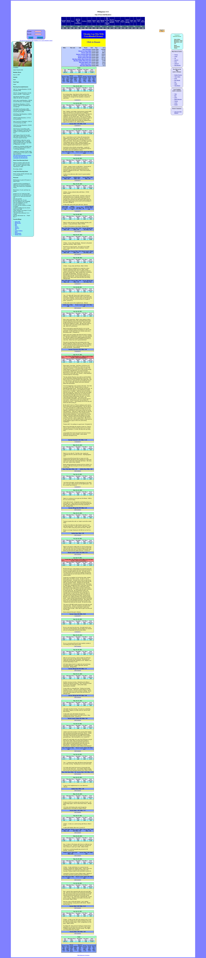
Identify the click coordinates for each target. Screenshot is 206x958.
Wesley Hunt (18, 234)
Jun (101, 26)
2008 (78, 28)
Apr (86, 26)
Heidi (175, 83)
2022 (128, 28)
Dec (141, 26)
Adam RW (17, 221)
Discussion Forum (117, 21)
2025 (139, 28)
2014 (99, 28)
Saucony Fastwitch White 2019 (83, 54)
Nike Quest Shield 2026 (85, 65)
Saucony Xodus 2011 (86, 52)
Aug (114, 26)
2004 (63, 28)
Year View (135, 21)
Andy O (176, 60)
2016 (106, 28)
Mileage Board (102, 21)
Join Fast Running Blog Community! (78, 21)
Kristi (175, 78)
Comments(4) (78, 351)
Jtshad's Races (94, 21)
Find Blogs (98, 21)
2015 (103, 28)
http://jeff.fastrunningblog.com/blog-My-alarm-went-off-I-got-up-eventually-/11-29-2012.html (22, 157)
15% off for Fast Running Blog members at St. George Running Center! (36, 40)
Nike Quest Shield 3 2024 (85, 62)
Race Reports (123, 21)
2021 (125, 28)
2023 (132, 28)
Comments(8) (78, 615)
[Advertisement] (103, 4)
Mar (79, 26)
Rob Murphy (18, 233)
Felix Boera (177, 85)
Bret (16, 225)
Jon (16, 229)
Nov (134, 26)
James (16, 226)
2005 (67, 28)
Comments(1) (78, 99)
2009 (81, 28)
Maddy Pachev (178, 75)
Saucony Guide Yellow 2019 (84, 55)
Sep (121, 26)
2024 (135, 28)
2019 (117, 28)
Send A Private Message (127, 21)
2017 (110, 28)
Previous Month (64, 21)
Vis (175, 58)
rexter (175, 56)
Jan (65, 26)
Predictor (84, 21)
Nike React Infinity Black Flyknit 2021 (81, 59)
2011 (88, 28)
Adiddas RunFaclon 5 (86, 64)
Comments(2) (78, 211)
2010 (85, 28)
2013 (96, 28)
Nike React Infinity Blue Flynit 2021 (82, 60)
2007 (74, 28)
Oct (128, 26)
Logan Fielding (18, 230)
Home (72, 21)
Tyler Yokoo (177, 76)
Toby (175, 94)
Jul (107, 26)
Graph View (138, 20)
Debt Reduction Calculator (83, 955)
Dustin (176, 104)
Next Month (142, 21)
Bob (16, 224)
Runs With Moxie (87, 49)
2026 (143, 28)
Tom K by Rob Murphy (178, 112)
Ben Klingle (177, 80)
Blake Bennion (178, 99)
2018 (114, 28)
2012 (92, 28)
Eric (175, 82)
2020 (121, 28)
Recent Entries (68, 21)
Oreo (175, 61)
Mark (16, 232)
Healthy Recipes (89, 21)
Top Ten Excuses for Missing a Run (107, 21)
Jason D (17, 228)
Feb (71, 26)
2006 (70, 28)
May (94, 26)
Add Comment (77, 155)
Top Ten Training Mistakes (112, 21)
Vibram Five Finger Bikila (84, 51)
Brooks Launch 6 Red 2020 (84, 57)
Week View (131, 21)
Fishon (176, 54)
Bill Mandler (18, 223)
